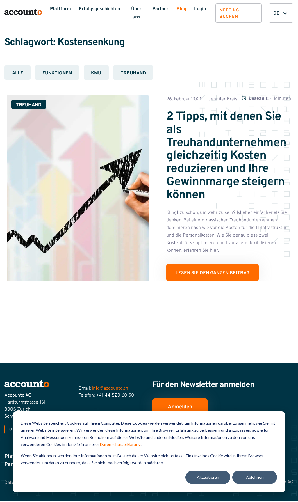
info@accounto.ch (110, 388)
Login (200, 9)
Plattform (60, 9)
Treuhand (133, 73)
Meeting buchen (229, 13)
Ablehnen (255, 477)
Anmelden (180, 407)
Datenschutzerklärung (120, 444)
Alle (17, 73)
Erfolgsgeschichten (99, 9)
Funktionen (57, 73)
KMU (96, 73)
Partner (160, 9)
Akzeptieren (208, 477)
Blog (181, 9)
